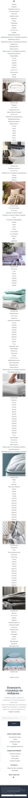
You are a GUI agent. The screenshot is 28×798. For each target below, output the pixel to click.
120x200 (14, 278)
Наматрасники (14, 16)
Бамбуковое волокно (14, 35)
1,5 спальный (14, 231)
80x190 (14, 409)
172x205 (14, 65)
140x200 (14, 280)
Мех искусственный (14, 486)
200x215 (14, 67)
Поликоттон (14, 351)
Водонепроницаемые (14, 320)
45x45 (14, 133)
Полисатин (14, 440)
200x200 (14, 337)
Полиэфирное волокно (14, 53)
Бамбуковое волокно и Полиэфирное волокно (14, 37)
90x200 (14, 285)
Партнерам (15, 770)
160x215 (14, 564)
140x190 (14, 421)
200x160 (14, 505)
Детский (14, 236)
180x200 (14, 334)
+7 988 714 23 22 (14, 677)
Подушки (14, 6)
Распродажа (15, 758)
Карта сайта (15, 756)
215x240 (14, 580)
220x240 (14, 517)
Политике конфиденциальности (13, 790)
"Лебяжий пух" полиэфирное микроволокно (14, 173)
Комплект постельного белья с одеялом (14, 215)
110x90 (14, 496)
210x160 (14, 575)
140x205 (14, 63)
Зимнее (14, 74)
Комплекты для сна (14, 9)
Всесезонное (14, 72)
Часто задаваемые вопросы (15, 746)
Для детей (14, 643)
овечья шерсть (14, 444)
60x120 (14, 339)
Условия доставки (15, 741)
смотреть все (14, 102)
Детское (14, 25)
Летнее (14, 77)
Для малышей (14, 641)
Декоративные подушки (14, 112)
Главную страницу (14, 711)
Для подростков (14, 646)
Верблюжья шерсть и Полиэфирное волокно (14, 42)
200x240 (14, 512)
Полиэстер (14, 353)
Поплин (14, 222)
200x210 (14, 568)
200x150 (14, 503)
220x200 (14, 515)
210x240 (14, 578)
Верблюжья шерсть (14, 39)
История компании (14, 753)
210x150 (14, 573)
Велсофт (14, 484)
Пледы (14, 20)
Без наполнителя (14, 362)
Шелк (14, 227)
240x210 (14, 519)
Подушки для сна (14, 109)
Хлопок (14, 489)
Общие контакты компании (15, 768)
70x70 (14, 140)
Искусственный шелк (14, 552)
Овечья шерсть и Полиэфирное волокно (14, 51)
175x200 (14, 566)
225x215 (14, 582)
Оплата (15, 739)
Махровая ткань (14, 346)
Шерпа (14, 491)
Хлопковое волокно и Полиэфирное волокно (14, 451)
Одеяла (14, 4)
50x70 (14, 138)
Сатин (14, 224)
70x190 (14, 407)
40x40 (14, 128)
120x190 (14, 416)
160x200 (14, 283)
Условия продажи (15, 760)
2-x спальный (14, 234)
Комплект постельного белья (14, 212)
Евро (14, 238)
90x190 (14, 412)
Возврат (15, 744)
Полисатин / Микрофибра (14, 219)
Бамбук (14, 32)
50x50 (14, 135)
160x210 (14, 561)
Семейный (14, 241)
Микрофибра (14, 348)
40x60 (14, 131)
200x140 (14, 500)
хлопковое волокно (14, 449)
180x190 (14, 430)
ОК (14, 795)
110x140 (14, 60)
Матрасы (14, 18)
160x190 (14, 426)
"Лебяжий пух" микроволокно (14, 116)
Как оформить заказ (15, 737)
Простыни (14, 13)
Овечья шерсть (14, 49)
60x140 (14, 404)
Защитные (14, 318)
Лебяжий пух (14, 44)
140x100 (14, 498)
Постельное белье (14, 11)
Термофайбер (14, 56)
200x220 (14, 510)
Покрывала (14, 23)
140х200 (14, 330)
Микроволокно (14, 46)
